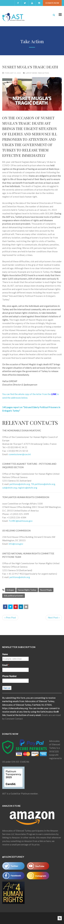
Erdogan (10, 590)
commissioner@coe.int (20, 454)
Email (5, 665)
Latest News (31, 73)
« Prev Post (10, 617)
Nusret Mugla (46, 590)
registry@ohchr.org (27, 487)
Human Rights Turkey (27, 590)
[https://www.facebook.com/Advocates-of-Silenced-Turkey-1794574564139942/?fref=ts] (5, 607)
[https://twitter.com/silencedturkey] (10, 607)
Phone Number (9, 676)
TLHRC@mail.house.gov (21, 520)
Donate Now (52, 3)
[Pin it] (15, 607)
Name (5, 654)
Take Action (43, 73)
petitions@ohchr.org (20, 484)
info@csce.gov (16, 543)
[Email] (26, 607)
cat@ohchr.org (9, 487)
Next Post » (54, 617)
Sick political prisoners (13, 595)
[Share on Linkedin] (21, 607)
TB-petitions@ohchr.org (43, 484)
